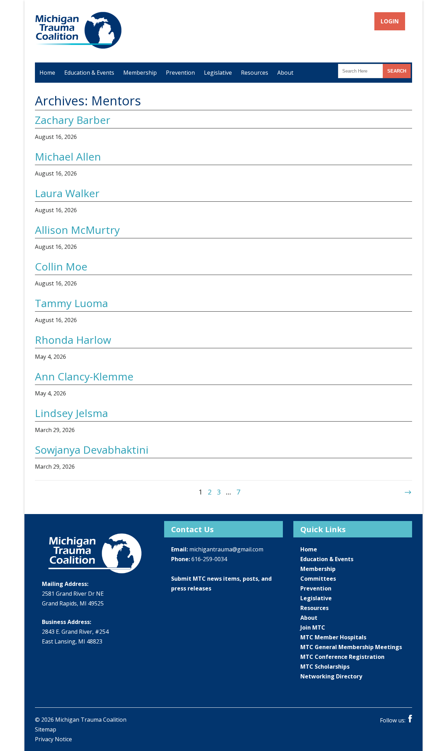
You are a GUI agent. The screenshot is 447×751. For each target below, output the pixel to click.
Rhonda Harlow (73, 340)
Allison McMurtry (77, 230)
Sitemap (45, 729)
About (285, 72)
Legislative (218, 72)
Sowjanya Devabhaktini (91, 450)
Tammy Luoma (71, 303)
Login (390, 21)
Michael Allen (68, 156)
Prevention (180, 72)
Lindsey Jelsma (71, 413)
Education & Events (89, 72)
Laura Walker (67, 193)
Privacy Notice (53, 739)
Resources (254, 72)
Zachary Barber (72, 120)
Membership (140, 72)
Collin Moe (61, 266)
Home (47, 72)
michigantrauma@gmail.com (226, 549)
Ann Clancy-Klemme (84, 376)
